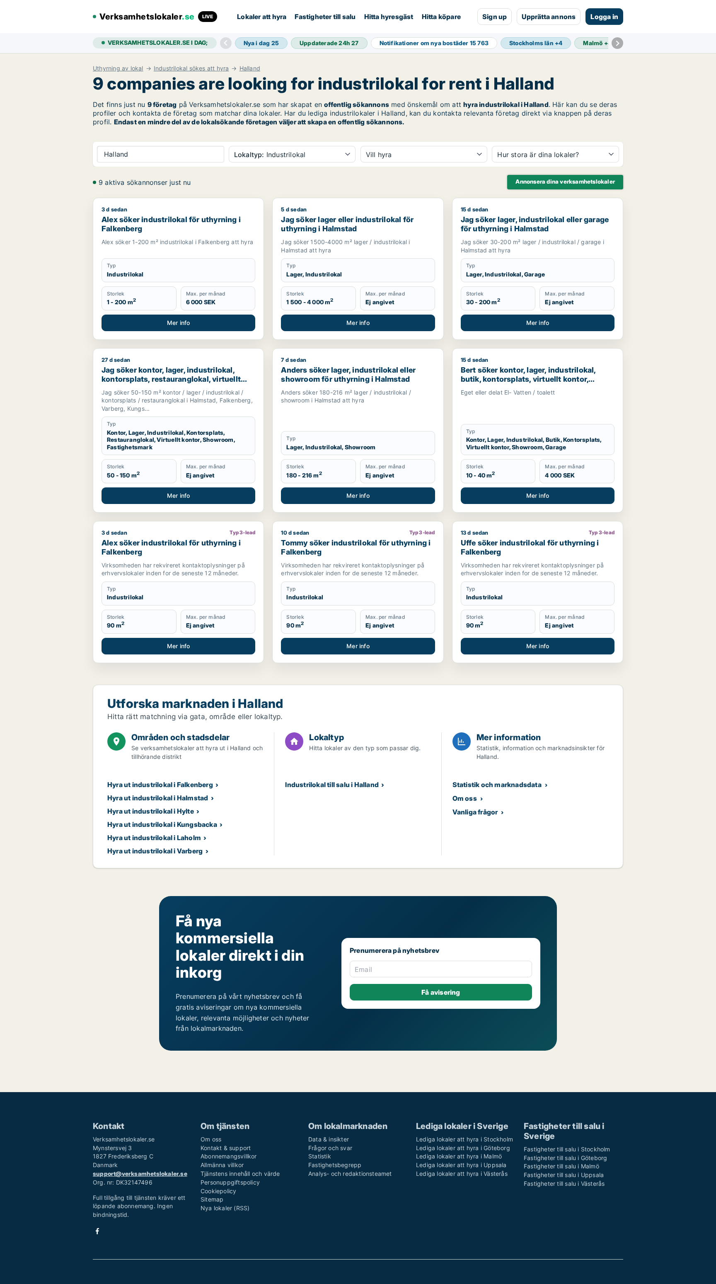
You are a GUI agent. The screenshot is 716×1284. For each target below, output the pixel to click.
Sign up (494, 16)
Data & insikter (328, 1139)
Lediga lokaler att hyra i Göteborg (463, 1147)
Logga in (604, 16)
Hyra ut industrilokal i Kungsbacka (162, 824)
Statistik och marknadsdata (497, 784)
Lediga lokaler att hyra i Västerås (462, 1173)
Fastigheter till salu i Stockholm (567, 1149)
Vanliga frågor (475, 812)
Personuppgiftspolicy (230, 1182)
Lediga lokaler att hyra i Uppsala (461, 1164)
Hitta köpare (441, 16)
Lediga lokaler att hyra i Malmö (459, 1156)
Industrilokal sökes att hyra (191, 68)
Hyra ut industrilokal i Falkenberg (160, 784)
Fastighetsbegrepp (334, 1164)
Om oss (464, 798)
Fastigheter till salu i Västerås (564, 1183)
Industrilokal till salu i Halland (332, 784)
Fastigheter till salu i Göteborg (565, 1157)
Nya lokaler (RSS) (225, 1207)
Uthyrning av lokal (118, 68)
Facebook (97, 1231)
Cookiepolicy (218, 1190)
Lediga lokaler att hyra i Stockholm (464, 1139)
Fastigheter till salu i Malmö (561, 1166)
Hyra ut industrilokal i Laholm (154, 837)
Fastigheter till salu (325, 16)
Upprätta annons (549, 16)
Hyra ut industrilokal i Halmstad (157, 798)
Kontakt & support (226, 1147)
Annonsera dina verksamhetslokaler (565, 181)
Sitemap (212, 1199)
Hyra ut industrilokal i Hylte (150, 811)
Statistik (319, 1156)
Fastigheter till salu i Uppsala (564, 1174)
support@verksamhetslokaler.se (140, 1173)
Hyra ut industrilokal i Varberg (155, 851)
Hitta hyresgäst (389, 16)
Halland (249, 68)
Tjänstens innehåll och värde (240, 1173)
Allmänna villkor (222, 1164)
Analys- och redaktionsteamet (350, 1173)
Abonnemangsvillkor (229, 1156)
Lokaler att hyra (261, 16)
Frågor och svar (330, 1147)
